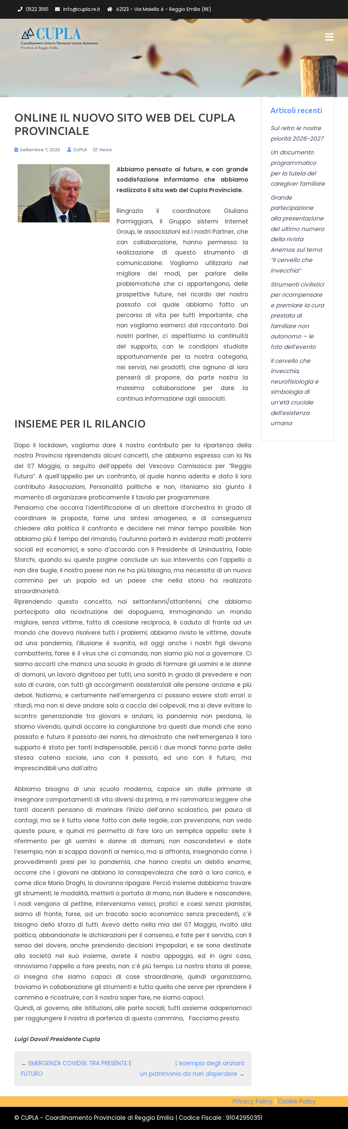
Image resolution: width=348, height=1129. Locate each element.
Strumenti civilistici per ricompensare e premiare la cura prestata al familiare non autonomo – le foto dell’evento (297, 315)
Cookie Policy (297, 1101)
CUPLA (80, 149)
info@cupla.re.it (81, 9)
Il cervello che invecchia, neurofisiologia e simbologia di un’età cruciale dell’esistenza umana (294, 392)
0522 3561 (37, 9)
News (106, 149)
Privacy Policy (252, 1101)
